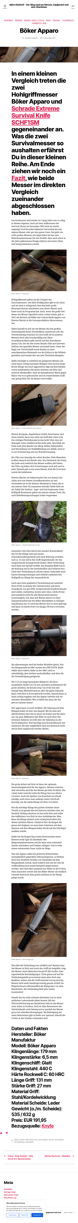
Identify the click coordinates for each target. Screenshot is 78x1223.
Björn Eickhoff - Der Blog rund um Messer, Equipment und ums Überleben (39, 6)
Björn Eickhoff (33, 38)
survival (51, 1140)
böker (22, 1140)
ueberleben (29, 1142)
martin (39, 1140)
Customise (12, 1215)
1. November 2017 (49, 38)
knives (31, 1140)
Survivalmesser (19, 1142)
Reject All (25, 1215)
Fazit (18, 178)
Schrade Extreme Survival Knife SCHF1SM (35, 115)
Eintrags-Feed (10, 1192)
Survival (56, 20)
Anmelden (8, 1189)
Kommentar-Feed (11, 1195)
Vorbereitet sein (39, 23)
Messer (45, 1140)
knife (27, 1140)
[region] (25, 1209)
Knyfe (48, 1126)
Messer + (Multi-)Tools (34, 20)
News (48, 20)
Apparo (16, 1140)
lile (36, 1140)
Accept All (37, 1215)
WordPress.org (10, 1198)
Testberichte (68, 20)
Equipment (8, 20)
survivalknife (59, 1140)
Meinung (18, 20)
